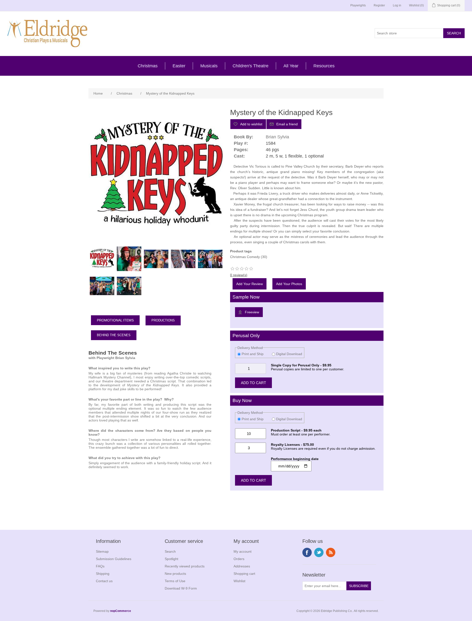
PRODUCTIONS (163, 320)
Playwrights (358, 5)
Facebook (307, 552)
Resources (324, 65)
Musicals (209, 65)
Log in (397, 5)
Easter (179, 65)
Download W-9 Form (181, 588)
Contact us (104, 581)
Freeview (252, 312)
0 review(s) (238, 275)
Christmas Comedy (245, 257)
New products (175, 574)
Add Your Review (249, 284)
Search (170, 551)
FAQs (100, 566)
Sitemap (102, 551)
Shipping (102, 574)
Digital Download (288, 354)
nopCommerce (120, 611)
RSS (330, 552)
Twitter (319, 552)
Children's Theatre (250, 65)
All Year (290, 65)
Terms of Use (175, 581)
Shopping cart (244, 574)
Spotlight (171, 559)
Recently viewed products (185, 566)
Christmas (148, 65)
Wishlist (239, 581)
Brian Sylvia (277, 136)
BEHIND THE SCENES (114, 335)
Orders (239, 559)
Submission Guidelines (113, 559)
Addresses (242, 566)
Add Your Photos (289, 284)
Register (379, 5)
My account (242, 551)
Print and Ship (253, 354)
